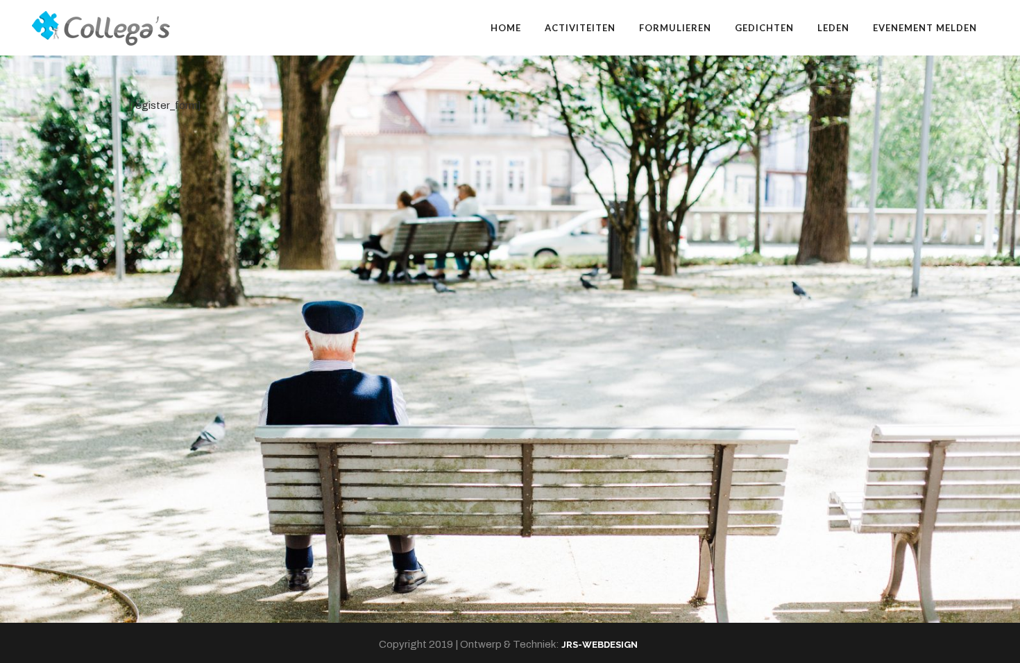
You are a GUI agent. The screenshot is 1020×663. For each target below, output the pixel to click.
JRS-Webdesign (599, 644)
